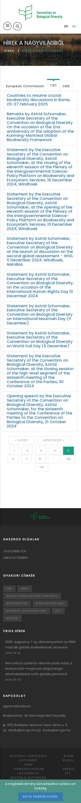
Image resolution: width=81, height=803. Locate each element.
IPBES (24, 588)
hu (74, 26)
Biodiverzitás (16, 603)
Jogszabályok (14, 551)
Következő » (53, 440)
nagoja (12, 618)
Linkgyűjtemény (15, 558)
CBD (53, 85)
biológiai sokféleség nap (26, 611)
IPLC (58, 611)
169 (69, 459)
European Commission (25, 86)
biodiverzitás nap (50, 603)
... (54, 459)
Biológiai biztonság (29, 778)
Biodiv (68, 760)
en (66, 26)
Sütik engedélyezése (40, 796)
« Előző (21, 440)
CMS (66, 86)
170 (42, 467)
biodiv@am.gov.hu (23, 730)
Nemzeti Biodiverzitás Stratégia (31, 596)
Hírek (9, 51)
